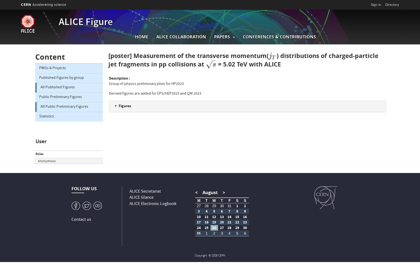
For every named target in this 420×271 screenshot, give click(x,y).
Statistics (46, 117)
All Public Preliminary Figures (64, 107)
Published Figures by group (61, 78)
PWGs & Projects (52, 68)
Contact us (81, 220)
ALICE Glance (142, 198)
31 (229, 206)
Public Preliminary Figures (60, 97)
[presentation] (273, 55)
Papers (222, 37)
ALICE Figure (86, 23)
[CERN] (325, 197)
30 (222, 206)
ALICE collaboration (181, 37)
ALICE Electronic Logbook (153, 204)
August (210, 192)
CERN (43, 4)
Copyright (201, 256)
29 (214, 206)
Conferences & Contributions (279, 37)
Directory (392, 5)
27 (199, 206)
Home (141, 37)
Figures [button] (125, 105)
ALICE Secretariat (145, 192)
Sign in (376, 5)
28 (207, 206)
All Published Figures (58, 87)
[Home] (38, 24)
